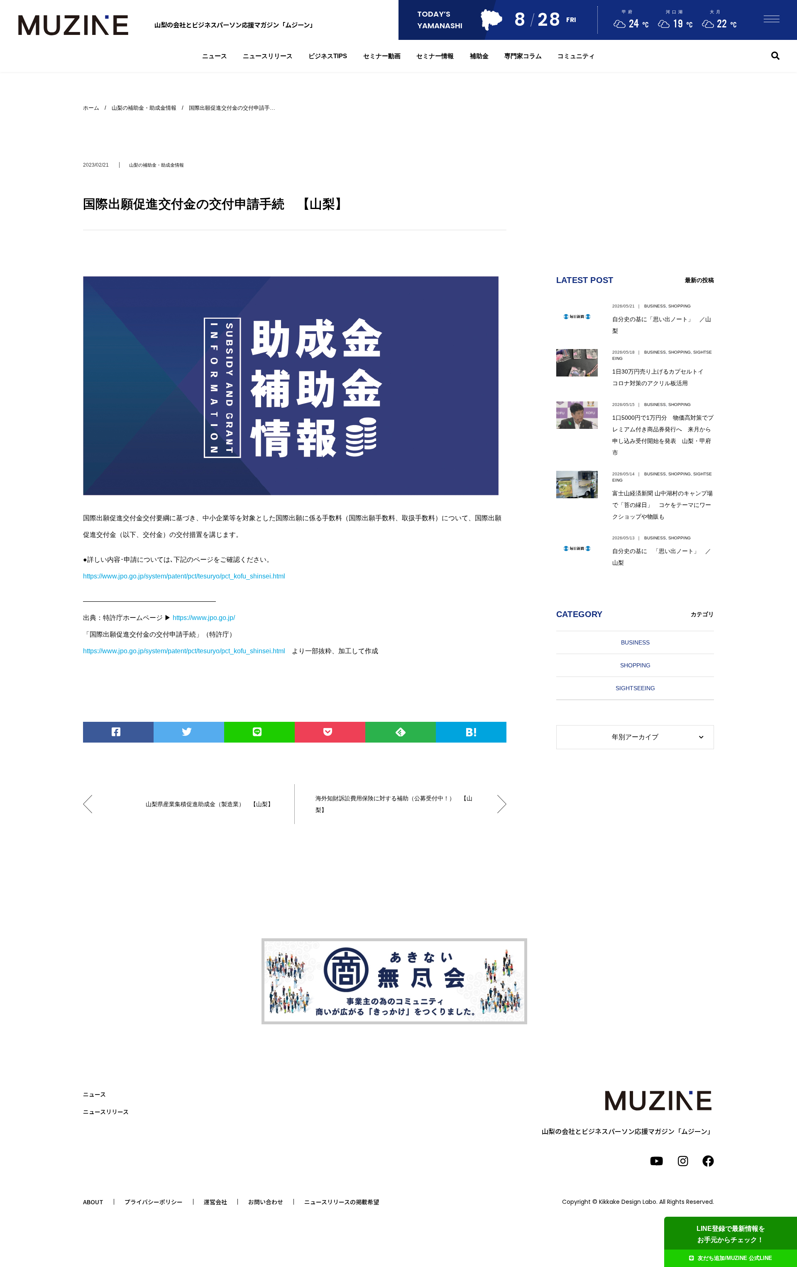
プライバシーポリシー (154, 1202)
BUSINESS (655, 306)
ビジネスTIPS (327, 55)
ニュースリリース (268, 55)
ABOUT (93, 1202)
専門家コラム (523, 55)
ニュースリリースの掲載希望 (341, 1202)
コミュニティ (576, 55)
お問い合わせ (265, 1202)
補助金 (479, 55)
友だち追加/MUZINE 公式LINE (735, 1258)
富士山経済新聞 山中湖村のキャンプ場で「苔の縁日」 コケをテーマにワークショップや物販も (662, 505)
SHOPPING (679, 306)
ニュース (214, 55)
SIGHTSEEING (635, 688)
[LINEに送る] (259, 732)
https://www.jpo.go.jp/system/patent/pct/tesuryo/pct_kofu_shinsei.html (184, 576)
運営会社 (215, 1202)
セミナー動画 (382, 55)
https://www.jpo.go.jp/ (204, 617)
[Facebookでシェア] (118, 732)
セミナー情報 (435, 55)
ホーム (91, 108)
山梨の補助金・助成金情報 (156, 164)
